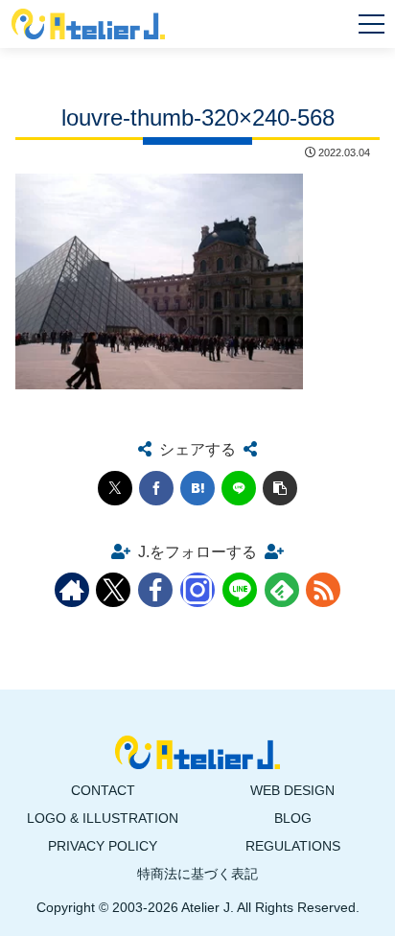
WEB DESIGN (292, 790)
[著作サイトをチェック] (72, 590)
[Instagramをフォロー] (197, 590)
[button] (280, 488)
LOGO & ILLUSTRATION (102, 818)
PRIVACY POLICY (102, 846)
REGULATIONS (292, 846)
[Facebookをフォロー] (155, 590)
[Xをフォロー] (113, 590)
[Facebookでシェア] (156, 488)
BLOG (293, 818)
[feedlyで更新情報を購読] (282, 590)
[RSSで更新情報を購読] (323, 590)
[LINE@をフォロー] (240, 590)
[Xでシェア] (115, 488)
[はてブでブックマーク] (197, 488)
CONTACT (103, 790)
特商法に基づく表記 (197, 873)
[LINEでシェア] (239, 488)
